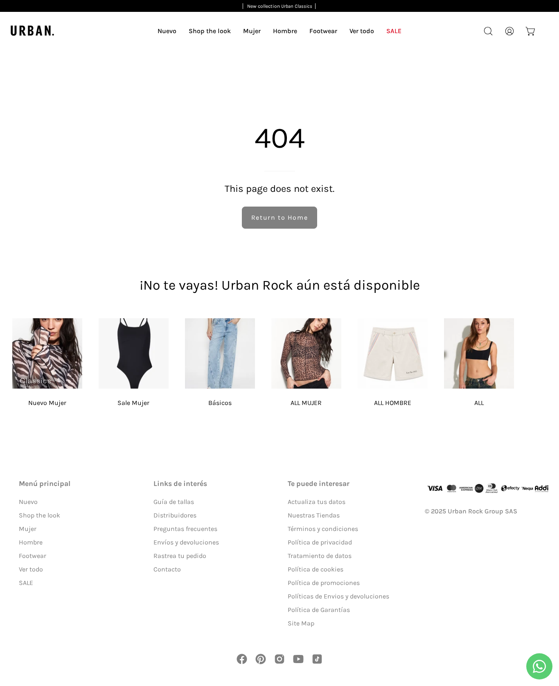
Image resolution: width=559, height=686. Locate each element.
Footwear (32, 556)
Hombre (31, 542)
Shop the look (39, 515)
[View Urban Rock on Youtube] (298, 659)
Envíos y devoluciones (186, 542)
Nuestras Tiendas (314, 515)
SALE (26, 583)
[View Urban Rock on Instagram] (279, 659)
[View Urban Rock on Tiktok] (317, 659)
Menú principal (44, 483)
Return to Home (279, 217)
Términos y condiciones (323, 529)
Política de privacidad (320, 542)
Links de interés (180, 483)
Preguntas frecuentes (185, 529)
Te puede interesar (318, 483)
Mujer (27, 529)
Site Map (301, 623)
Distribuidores (174, 515)
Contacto (167, 569)
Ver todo (31, 569)
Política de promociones (324, 583)
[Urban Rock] (32, 31)
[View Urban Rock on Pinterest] (261, 659)
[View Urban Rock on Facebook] (242, 659)
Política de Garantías (319, 610)
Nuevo (28, 502)
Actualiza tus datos (316, 502)
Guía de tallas (173, 502)
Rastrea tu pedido (179, 556)
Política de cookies (315, 569)
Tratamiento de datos (320, 556)
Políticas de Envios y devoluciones (338, 596)
